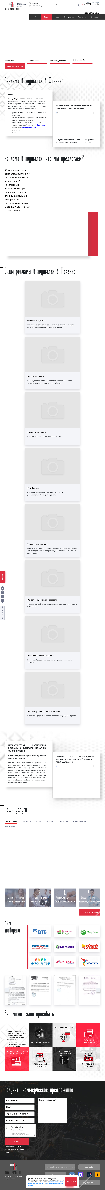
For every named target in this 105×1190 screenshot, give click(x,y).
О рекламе (41, 125)
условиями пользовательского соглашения (14, 1148)
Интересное (69, 17)
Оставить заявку (89, 912)
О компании (35, 18)
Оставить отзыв (2, 612)
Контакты (94, 17)
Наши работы (57, 18)
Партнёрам (82, 17)
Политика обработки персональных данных (60, 1167)
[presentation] (7, 990)
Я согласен (71, 1182)
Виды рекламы (46, 18)
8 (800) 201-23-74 (91, 5)
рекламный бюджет (29, 127)
